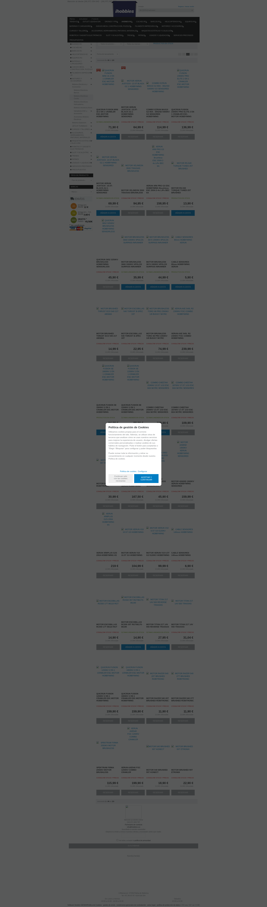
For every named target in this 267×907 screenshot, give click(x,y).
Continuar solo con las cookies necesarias (120, 478)
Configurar (142, 471)
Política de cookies (128, 471)
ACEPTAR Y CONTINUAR (146, 478)
